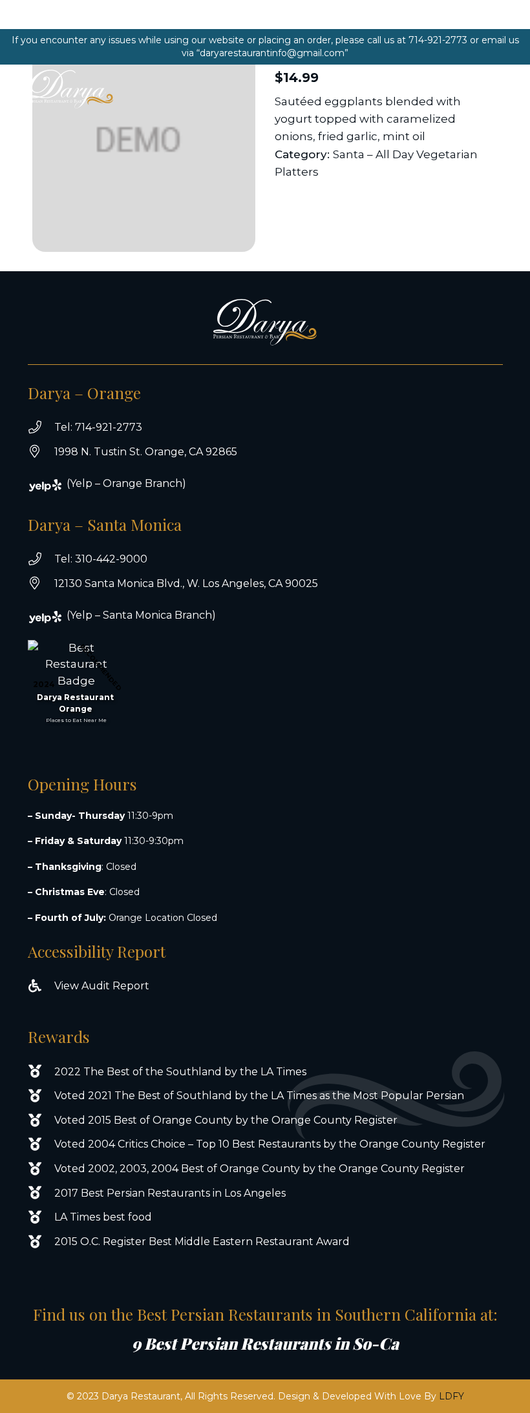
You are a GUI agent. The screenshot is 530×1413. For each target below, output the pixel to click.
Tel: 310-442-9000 (100, 559)
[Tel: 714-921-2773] (41, 427)
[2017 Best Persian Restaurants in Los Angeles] (41, 1192)
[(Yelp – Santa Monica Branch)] (54, 617)
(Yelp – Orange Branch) (126, 483)
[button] (464, 89)
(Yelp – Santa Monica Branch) (141, 615)
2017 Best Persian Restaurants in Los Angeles (170, 1193)
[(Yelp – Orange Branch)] (54, 485)
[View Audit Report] (41, 986)
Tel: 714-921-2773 (98, 427)
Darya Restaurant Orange (75, 703)
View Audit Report (101, 986)
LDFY (451, 1396)
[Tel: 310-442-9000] (41, 559)
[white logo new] (70, 89)
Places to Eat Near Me (76, 720)
